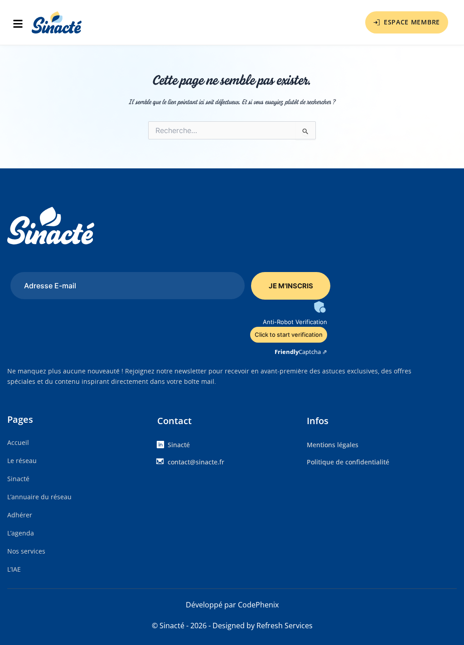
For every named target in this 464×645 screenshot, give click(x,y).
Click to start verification (289, 334)
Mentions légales (332, 444)
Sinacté (18, 478)
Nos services (26, 551)
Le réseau (22, 460)
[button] (20, 24)
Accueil (18, 442)
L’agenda (20, 533)
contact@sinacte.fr (196, 462)
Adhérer (19, 515)
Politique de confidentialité (348, 462)
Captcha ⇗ (301, 352)
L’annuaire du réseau (39, 496)
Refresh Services (284, 626)
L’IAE (14, 569)
